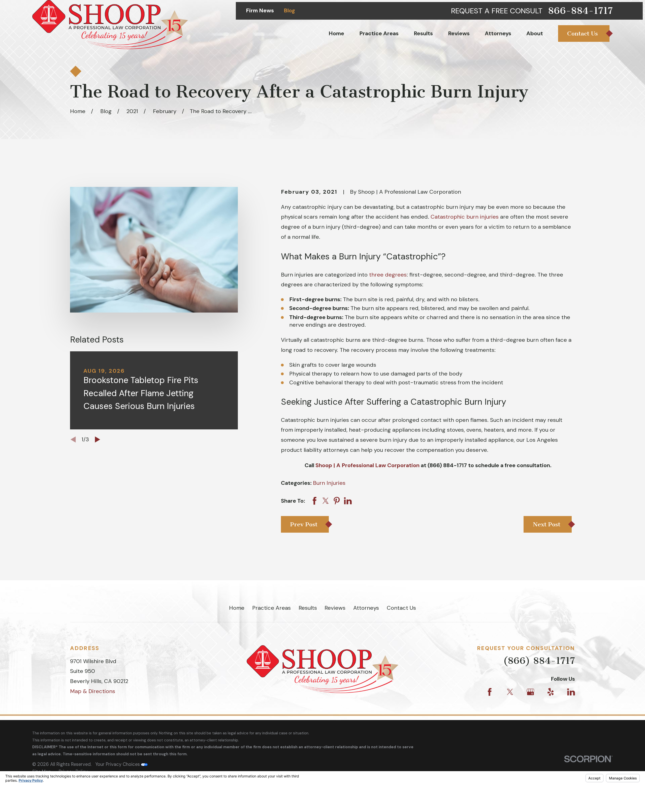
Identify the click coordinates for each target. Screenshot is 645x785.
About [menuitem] (534, 33)
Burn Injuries (329, 483)
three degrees (388, 274)
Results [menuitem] (423, 33)
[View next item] (97, 439)
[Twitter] (510, 692)
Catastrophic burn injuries (465, 216)
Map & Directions (92, 691)
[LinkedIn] (571, 692)
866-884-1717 (580, 10)
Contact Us (401, 607)
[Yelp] (551, 692)
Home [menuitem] (336, 33)
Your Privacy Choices (118, 764)
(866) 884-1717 (539, 660)
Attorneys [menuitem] (498, 33)
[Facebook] (490, 692)
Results (308, 607)
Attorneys (366, 607)
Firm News (260, 10)
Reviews (335, 607)
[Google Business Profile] (530, 692)
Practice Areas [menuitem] (379, 33)
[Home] (110, 24)
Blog (289, 10)
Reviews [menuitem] (459, 33)
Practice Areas (271, 607)
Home (236, 607)
